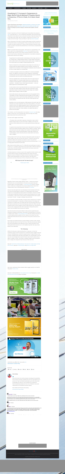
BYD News (24, 8)
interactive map (32, 112)
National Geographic (35, 38)
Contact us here (15, 268)
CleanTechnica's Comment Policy (14, 363)
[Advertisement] (42, 3)
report (9, 34)
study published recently (22, 213)
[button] (12, 8)
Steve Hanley (12, 20)
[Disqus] (24, 404)
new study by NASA (28, 184)
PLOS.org (25, 51)
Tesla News (29, 8)
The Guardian (31, 187)
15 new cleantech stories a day (25, 272)
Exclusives (34, 8)
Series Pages (40, 8)
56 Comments (15, 20)
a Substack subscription (26, 24)
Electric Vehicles (17, 8)
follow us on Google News (31, 245)
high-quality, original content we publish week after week (28, 26)
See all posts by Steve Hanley (17, 389)
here (25, 362)
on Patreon (33, 24)
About (46, 8)
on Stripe (38, 24)
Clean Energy (9, 8)
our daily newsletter (21, 245)
